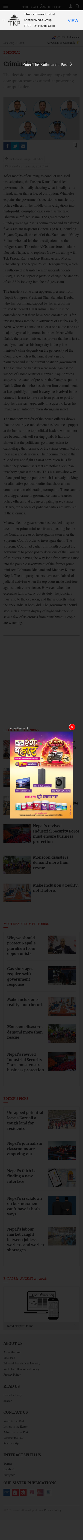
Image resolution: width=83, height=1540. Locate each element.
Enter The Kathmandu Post (45, 64)
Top (78, 1523)
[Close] (3, 20)
